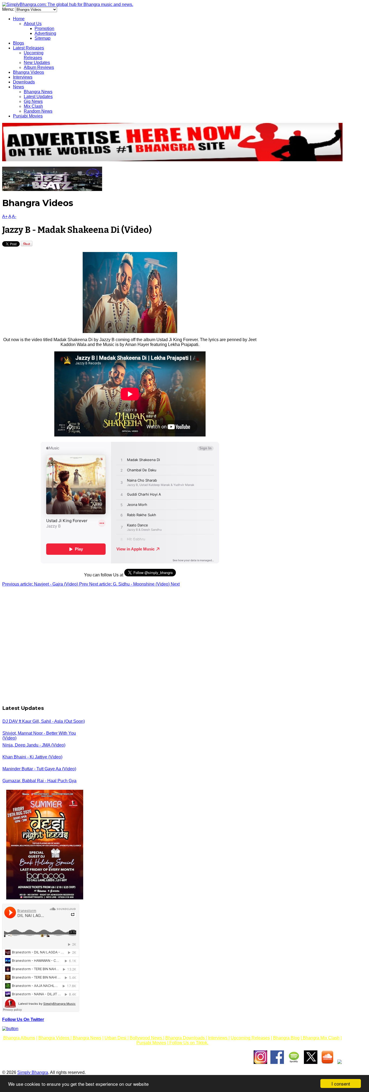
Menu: (8, 9)
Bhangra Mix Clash (321, 1038)
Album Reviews (39, 67)
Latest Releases (28, 48)
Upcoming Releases (33, 55)
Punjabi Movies (28, 116)
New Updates (37, 62)
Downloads (24, 82)
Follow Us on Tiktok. (188, 1042)
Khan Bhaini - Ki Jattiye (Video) (32, 757)
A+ (5, 216)
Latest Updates (38, 96)
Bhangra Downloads (185, 1038)
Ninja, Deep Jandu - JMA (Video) (33, 745)
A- (14, 216)
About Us (33, 23)
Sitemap (43, 38)
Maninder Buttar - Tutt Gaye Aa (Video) (39, 769)
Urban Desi (116, 1038)
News (18, 87)
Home (19, 18)
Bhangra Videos (28, 72)
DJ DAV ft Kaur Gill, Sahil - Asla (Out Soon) (43, 721)
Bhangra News (38, 91)
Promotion (44, 28)
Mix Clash (33, 106)
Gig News (33, 101)
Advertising (45, 33)
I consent (340, 1083)
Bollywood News (146, 1038)
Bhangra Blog (286, 1038)
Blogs (18, 43)
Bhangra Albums (19, 1038)
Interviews (22, 77)
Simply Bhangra (32, 1072)
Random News (38, 111)
